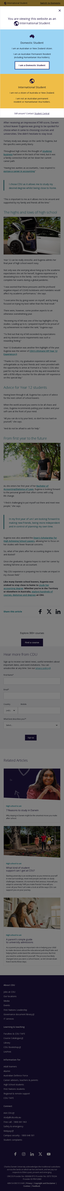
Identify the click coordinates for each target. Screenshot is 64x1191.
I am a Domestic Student (32, 65)
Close (60, 10)
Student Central (41, 113)
